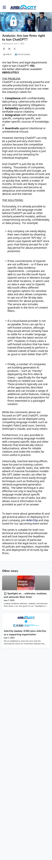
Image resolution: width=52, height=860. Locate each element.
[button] (4, 7)
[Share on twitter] (15, 49)
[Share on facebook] (4, 49)
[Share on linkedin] (9, 49)
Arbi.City (32, 520)
